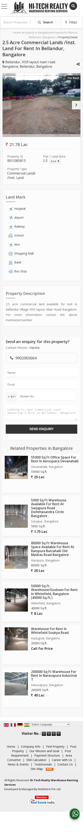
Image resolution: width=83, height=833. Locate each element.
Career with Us (62, 760)
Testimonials (43, 764)
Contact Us (65, 764)
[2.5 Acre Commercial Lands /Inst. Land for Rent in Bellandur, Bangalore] (41, 105)
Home (17, 32)
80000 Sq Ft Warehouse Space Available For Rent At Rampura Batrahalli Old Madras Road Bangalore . (52, 549)
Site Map (37, 769)
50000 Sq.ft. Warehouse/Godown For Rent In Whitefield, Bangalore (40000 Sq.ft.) (54, 592)
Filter (72, 22)
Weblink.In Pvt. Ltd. (49, 789)
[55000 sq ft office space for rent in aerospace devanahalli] (16, 467)
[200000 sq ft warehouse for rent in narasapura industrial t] (16, 683)
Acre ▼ (55, 161)
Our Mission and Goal (44, 751)
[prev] (7, 105)
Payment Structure (47, 755)
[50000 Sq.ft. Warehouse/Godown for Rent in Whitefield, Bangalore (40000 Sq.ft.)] (16, 600)
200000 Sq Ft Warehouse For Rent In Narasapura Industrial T (54, 676)
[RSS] (49, 769)
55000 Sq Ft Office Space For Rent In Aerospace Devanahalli (55, 459)
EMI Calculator (36, 760)
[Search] (73, 6)
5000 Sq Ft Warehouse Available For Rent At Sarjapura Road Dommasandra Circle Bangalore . (48, 508)
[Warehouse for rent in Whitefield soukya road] (16, 638)
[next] (76, 105)
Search (47, 22)
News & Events (18, 764)
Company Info (30, 746)
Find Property (55, 746)
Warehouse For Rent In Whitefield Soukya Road (50, 631)
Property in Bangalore (37, 32)
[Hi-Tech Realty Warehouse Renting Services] (39, 8)
